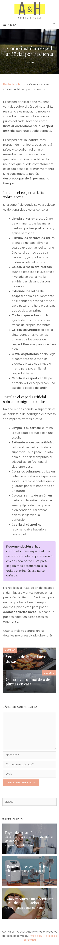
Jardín (29, 62)
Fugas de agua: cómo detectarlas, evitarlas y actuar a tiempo (29, 836)
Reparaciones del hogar (19, 845)
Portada (8, 84)
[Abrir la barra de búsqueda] (54, 25)
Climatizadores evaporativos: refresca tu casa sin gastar (27, 868)
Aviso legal (36, 935)
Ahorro (9, 875)
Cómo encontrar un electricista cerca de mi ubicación (29, 901)
